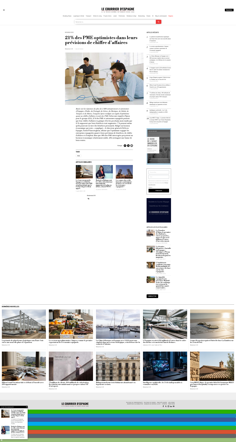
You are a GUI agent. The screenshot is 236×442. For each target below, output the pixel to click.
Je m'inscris (137, 237)
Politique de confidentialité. (129, 243)
